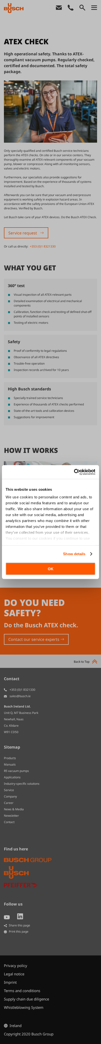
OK (50, 569)
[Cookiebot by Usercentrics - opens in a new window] (73, 472)
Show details (74, 554)
